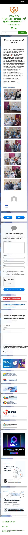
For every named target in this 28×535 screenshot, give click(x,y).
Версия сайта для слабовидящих (12, 298)
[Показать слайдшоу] (9, 87)
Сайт (4, 265)
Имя (5, 255)
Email (5, 260)
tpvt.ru (6, 207)
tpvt (6, 205)
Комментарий (7, 241)
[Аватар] (14, 199)
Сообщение (5, 331)
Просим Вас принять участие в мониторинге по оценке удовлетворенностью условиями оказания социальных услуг (14, 306)
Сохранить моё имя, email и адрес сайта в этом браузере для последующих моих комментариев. (14, 273)
